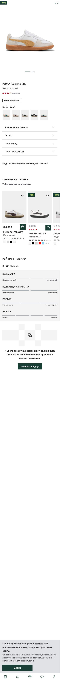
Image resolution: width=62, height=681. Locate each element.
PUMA (6, 84)
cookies (39, 643)
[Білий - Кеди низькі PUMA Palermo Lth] (6, 115)
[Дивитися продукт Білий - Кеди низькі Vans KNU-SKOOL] (40, 207)
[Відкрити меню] (18, 677)
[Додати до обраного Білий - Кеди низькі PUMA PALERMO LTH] (22, 195)
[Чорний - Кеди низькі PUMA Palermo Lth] (34, 115)
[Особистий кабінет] (54, 677)
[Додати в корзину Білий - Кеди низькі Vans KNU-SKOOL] (48, 227)
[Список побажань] (42, 677)
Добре (17, 667)
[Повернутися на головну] (5, 677)
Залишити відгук (30, 366)
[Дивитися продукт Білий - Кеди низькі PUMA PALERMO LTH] (14, 207)
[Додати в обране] (57, 3)
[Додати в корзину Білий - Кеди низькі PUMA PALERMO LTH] (23, 227)
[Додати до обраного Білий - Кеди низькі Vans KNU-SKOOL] (48, 195)
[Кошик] (30, 677)
